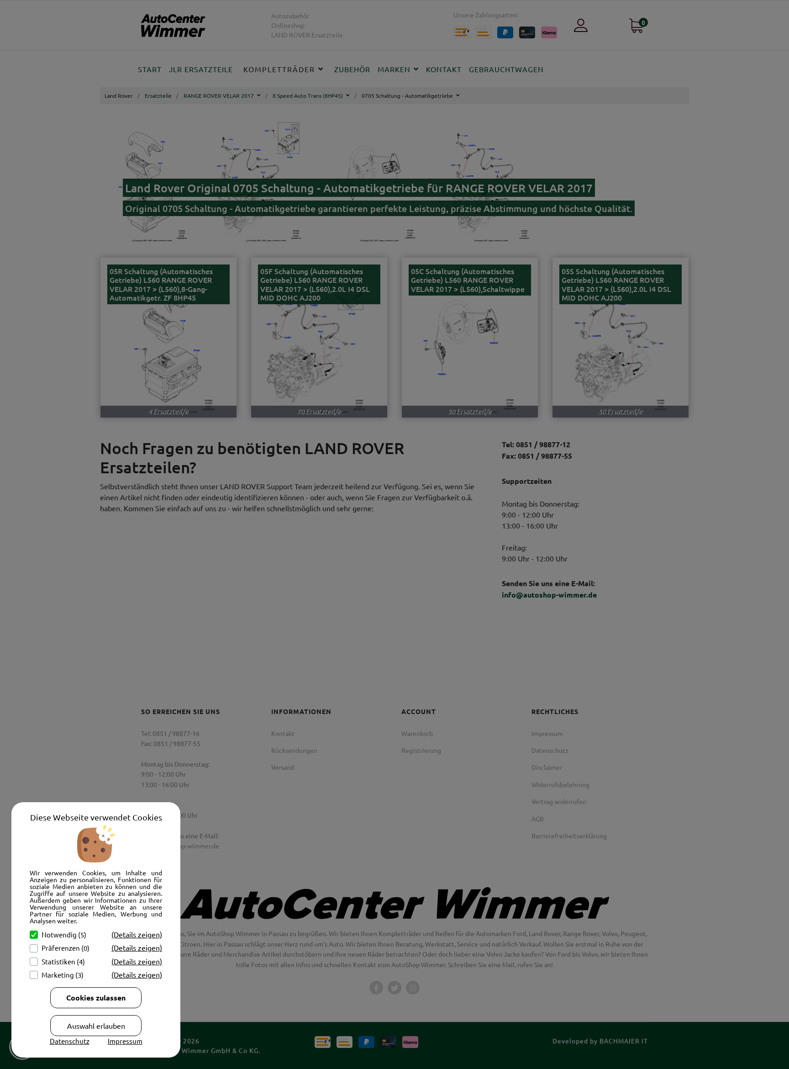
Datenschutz (69, 1041)
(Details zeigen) (136, 934)
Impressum (125, 1041)
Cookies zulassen (96, 997)
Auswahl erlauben (96, 1025)
